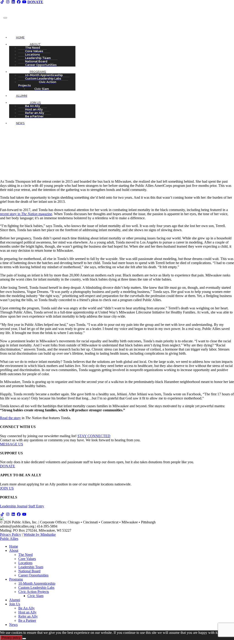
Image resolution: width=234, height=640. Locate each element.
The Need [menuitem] (25, 555)
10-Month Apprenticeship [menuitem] (36, 583)
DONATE (7, 466)
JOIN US (7, 488)
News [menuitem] (13, 625)
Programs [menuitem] (16, 579)
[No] (24, 638)
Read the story (10, 418)
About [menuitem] (13, 550)
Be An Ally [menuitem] (26, 608)
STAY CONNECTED (93, 436)
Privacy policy (11, 637)
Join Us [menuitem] (14, 604)
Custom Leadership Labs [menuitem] (36, 587)
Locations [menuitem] (25, 563)
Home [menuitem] (13, 546)
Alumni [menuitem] (14, 600)
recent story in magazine (26, 214)
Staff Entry (36, 506)
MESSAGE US (11, 444)
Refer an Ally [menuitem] (28, 616)
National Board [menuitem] (29, 571)
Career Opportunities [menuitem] (33, 575)
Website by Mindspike (40, 534)
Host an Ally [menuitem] (27, 612)
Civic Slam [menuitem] (35, 596)
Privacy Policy (10, 534)
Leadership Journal (13, 506)
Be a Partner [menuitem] (27, 620)
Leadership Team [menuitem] (30, 567)
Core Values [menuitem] (27, 559)
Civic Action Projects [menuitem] (33, 592)
